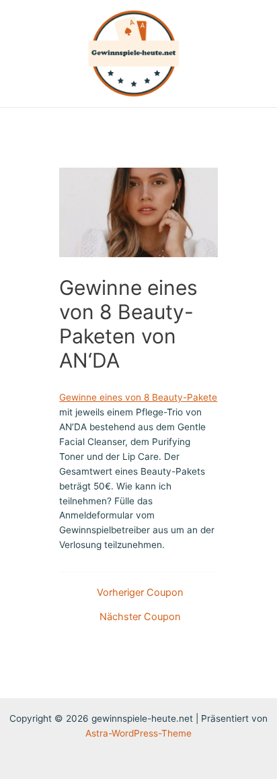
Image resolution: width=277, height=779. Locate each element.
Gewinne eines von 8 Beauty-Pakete (138, 397)
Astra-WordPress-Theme (138, 733)
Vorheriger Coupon (140, 593)
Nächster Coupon (140, 617)
